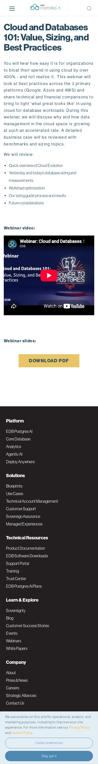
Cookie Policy (22, 732)
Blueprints (14, 486)
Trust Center (16, 578)
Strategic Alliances (21, 695)
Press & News (17, 680)
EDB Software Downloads (27, 556)
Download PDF (49, 361)
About (11, 672)
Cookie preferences (49, 743)
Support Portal (17, 563)
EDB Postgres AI (19, 431)
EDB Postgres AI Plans (24, 586)
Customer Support (21, 508)
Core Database (18, 439)
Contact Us (15, 703)
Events (11, 633)
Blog (9, 618)
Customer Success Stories (27, 625)
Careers (12, 688)
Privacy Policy (79, 727)
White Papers (16, 648)
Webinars (13, 641)
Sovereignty (16, 610)
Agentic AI (14, 454)
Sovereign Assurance (23, 516)
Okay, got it (49, 756)
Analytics (13, 446)
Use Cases (14, 493)
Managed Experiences (24, 524)
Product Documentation (25, 548)
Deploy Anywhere (20, 461)
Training (12, 571)
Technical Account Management (32, 501)
